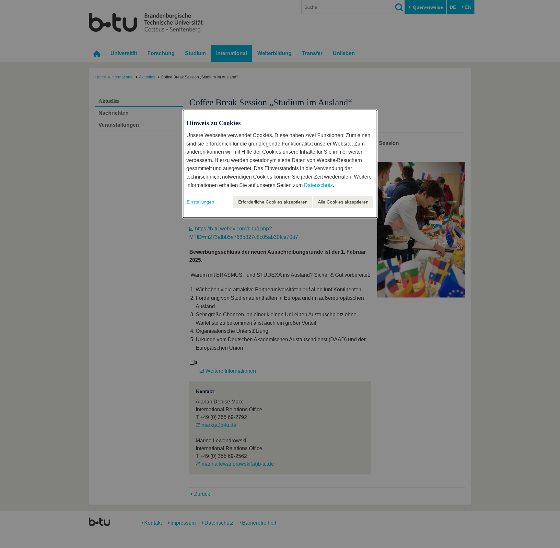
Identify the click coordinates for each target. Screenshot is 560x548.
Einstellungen (200, 201)
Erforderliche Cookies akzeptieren (273, 201)
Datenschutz (318, 185)
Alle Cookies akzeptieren (343, 201)
